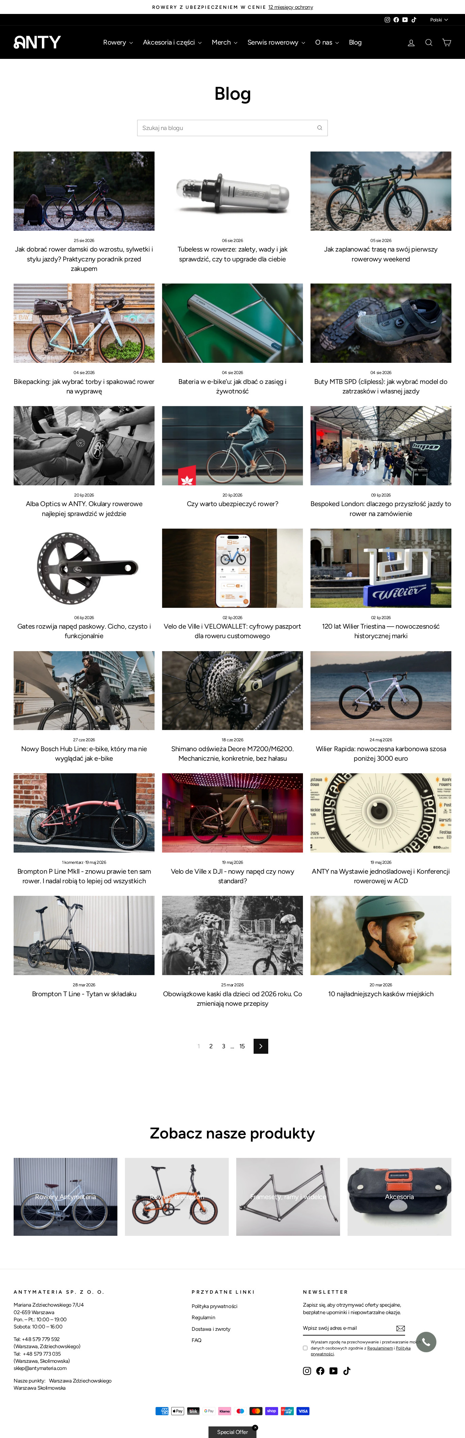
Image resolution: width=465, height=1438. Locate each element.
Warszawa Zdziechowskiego (80, 1380)
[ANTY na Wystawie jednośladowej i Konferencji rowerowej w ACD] (380, 813)
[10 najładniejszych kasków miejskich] (380, 935)
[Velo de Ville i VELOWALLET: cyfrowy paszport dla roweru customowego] (232, 568)
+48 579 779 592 (41, 1339)
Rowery (115, 42)
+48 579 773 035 (42, 1354)
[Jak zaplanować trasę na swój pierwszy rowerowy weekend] (380, 191)
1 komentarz (73, 862)
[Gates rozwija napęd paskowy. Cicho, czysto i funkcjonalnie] (84, 568)
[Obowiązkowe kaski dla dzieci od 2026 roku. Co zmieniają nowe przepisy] (232, 935)
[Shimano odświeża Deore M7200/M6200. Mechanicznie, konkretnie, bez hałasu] (232, 690)
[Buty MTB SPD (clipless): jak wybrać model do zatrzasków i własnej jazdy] (380, 323)
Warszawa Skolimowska (40, 1388)
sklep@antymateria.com (40, 1368)
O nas (324, 42)
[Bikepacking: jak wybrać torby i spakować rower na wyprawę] (84, 323)
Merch (222, 42)
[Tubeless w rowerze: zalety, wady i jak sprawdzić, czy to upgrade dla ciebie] (232, 191)
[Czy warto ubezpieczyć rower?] (232, 445)
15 (242, 1046)
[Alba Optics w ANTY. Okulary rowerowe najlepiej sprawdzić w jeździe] (84, 445)
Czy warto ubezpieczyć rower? (232, 504)
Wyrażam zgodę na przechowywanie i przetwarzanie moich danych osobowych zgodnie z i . (366, 1347)
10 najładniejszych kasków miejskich (380, 994)
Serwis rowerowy (273, 42)
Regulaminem (380, 1348)
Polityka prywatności (214, 1306)
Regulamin (203, 1317)
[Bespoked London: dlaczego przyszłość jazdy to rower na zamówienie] (380, 445)
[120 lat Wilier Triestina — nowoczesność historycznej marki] (380, 568)
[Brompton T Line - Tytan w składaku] (84, 935)
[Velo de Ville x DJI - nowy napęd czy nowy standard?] (232, 813)
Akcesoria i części (169, 42)
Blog (355, 42)
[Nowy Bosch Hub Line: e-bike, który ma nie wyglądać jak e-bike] (84, 690)
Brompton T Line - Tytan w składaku (84, 994)
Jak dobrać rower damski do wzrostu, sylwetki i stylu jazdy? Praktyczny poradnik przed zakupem (84, 258)
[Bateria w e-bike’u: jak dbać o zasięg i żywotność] (232, 323)
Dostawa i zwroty (211, 1329)
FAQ (197, 1340)
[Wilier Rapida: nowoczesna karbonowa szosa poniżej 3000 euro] (380, 690)
